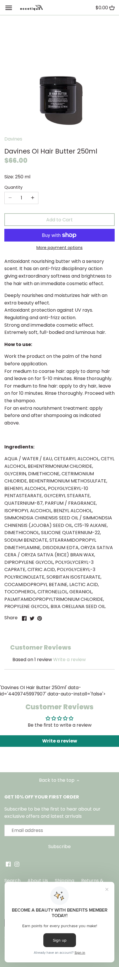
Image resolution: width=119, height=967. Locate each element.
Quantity (13, 187)
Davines (13, 139)
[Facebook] (8, 864)
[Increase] (32, 198)
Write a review (69, 659)
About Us (37, 880)
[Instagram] (16, 864)
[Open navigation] (8, 7)
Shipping (64, 880)
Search (12, 880)
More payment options (59, 248)
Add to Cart (59, 219)
